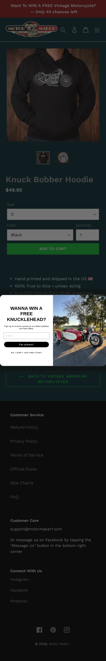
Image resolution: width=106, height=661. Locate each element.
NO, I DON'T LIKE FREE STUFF (26, 352)
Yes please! (26, 344)
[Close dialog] (103, 298)
